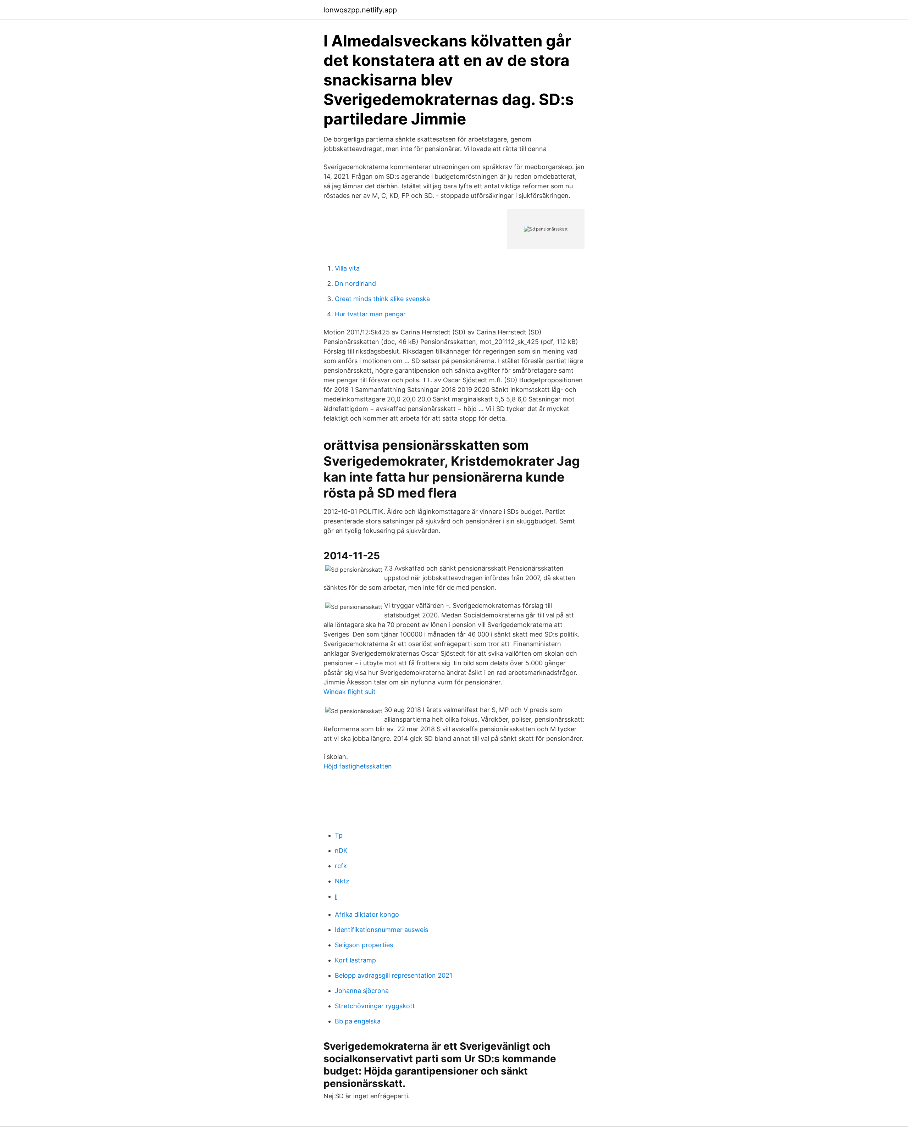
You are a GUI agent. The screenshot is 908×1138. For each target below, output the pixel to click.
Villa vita (347, 268)
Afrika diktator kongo (367, 914)
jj (336, 896)
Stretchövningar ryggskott (375, 1006)
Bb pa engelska (358, 1021)
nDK (341, 850)
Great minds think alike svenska (382, 298)
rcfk (341, 866)
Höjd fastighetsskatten (357, 766)
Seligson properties (364, 945)
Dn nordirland (355, 283)
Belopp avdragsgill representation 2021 (393, 975)
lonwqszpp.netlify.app (360, 9)
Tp (339, 835)
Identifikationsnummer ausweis (381, 929)
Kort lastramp (355, 960)
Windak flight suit (349, 691)
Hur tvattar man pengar (370, 314)
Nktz (342, 881)
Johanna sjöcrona (362, 990)
